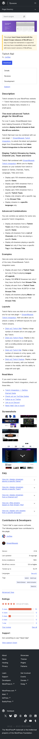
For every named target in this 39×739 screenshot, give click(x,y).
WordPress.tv (8, 684)
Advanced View (8, 592)
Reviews (7, 76)
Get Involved (26, 673)
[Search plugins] (24, 16)
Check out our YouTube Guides (17, 396)
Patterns (24, 666)
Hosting (5, 663)
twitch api (33, 578)
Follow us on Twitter (13, 399)
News (4, 659)
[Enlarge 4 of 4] (34, 446)
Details (6, 71)
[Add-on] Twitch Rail (13, 350)
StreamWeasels (12, 543)
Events (23, 677)
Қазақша (10, 711)
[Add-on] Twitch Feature (14, 359)
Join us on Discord (12, 402)
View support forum (9, 643)
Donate (24, 680)
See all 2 (34, 573)
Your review (6, 627)
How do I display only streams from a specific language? (13, 512)
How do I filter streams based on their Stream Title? (13, 504)
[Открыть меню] (35, 3)
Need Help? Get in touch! (15, 406)
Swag (24, 684)
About (4, 655)
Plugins (23, 663)
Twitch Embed (21, 582)
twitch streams (31, 582)
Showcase (25, 655)
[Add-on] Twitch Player (14, 338)
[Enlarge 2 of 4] (34, 418)
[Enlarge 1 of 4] (16, 418)
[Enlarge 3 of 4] (16, 432)
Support (7, 87)
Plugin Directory (7, 9)
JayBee (8, 57)
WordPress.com (9, 691)
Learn (4, 673)
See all (34, 627)
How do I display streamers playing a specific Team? (12, 488)
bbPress (6, 698)
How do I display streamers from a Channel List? (12, 496)
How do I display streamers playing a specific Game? (12, 480)
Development (9, 81)
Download (7, 63)
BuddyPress (7, 701)
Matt (5, 694)
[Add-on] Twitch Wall (13, 328)
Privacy (5, 666)
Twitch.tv (33, 586)
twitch (27, 578)
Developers (6, 680)
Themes (24, 659)
